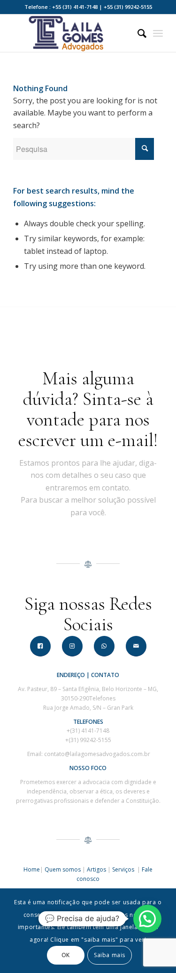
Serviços (124, 869)
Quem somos (63, 869)
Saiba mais (109, 955)
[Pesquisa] (137, 33)
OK (65, 955)
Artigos (96, 869)
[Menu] (158, 33)
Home (31, 869)
